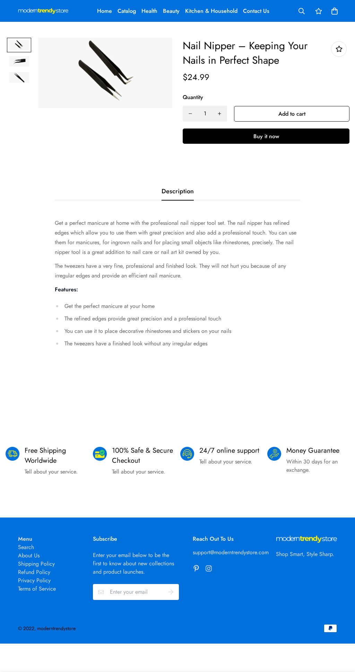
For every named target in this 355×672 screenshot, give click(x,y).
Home (104, 11)
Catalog (127, 11)
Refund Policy (34, 572)
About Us (29, 555)
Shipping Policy (36, 564)
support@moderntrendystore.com (231, 552)
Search (26, 547)
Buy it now (266, 136)
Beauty (171, 11)
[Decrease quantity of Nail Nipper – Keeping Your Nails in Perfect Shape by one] (190, 114)
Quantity (193, 97)
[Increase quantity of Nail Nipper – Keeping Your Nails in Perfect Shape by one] (219, 114)
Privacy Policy (34, 580)
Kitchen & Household (211, 11)
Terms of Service (37, 589)
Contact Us (256, 11)
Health (149, 11)
